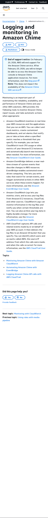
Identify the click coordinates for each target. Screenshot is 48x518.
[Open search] (43, 8)
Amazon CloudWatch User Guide (25, 157)
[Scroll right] (36, 8)
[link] (36, 21)
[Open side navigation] (4, 15)
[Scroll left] (14, 8)
